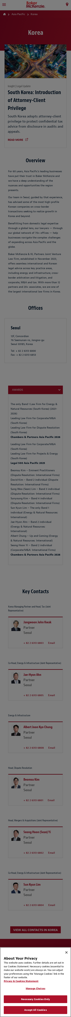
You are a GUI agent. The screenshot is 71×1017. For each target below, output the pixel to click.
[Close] (66, 952)
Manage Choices (35, 988)
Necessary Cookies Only (35, 999)
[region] (35, 982)
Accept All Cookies (35, 1010)
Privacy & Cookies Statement (21, 981)
